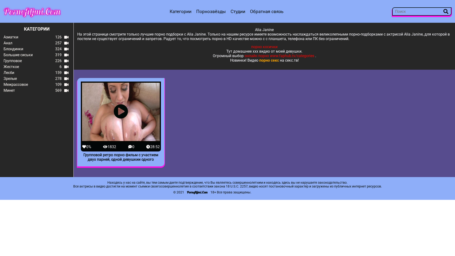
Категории (180, 11)
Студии (238, 11)
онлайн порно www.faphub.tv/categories (279, 56)
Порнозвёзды (211, 11)
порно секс (269, 60)
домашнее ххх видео (251, 51)
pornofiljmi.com (32, 11)
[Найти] (446, 11)
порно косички (264, 47)
